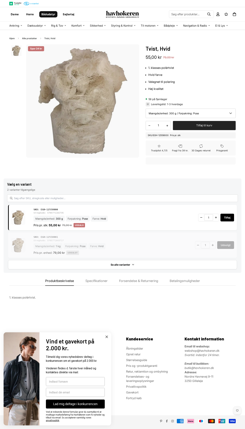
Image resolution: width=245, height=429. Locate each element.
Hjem (12, 38)
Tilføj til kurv (204, 125)
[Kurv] (234, 14)
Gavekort (132, 392)
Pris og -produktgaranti (141, 366)
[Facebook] (167, 421)
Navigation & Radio (195, 25)
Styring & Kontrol (122, 25)
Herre (30, 14)
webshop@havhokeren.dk (202, 350)
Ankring (14, 25)
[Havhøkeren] (122, 14)
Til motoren (148, 25)
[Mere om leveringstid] (148, 104)
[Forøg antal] (216, 217)
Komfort (76, 25)
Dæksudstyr (35, 25)
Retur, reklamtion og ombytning (147, 371)
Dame (15, 14)
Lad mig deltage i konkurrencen (75, 404)
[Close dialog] (106, 336)
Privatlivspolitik (136, 386)
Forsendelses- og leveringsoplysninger (140, 379)
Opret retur (133, 354)
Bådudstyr (48, 14)
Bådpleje (169, 25)
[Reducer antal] (201, 217)
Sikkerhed (96, 25)
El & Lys (220, 25)
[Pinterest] (161, 421)
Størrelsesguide (136, 360)
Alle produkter (29, 38)
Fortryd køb (134, 398)
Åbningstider (134, 348)
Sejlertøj (68, 14)
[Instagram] (172, 421)
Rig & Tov (57, 25)
